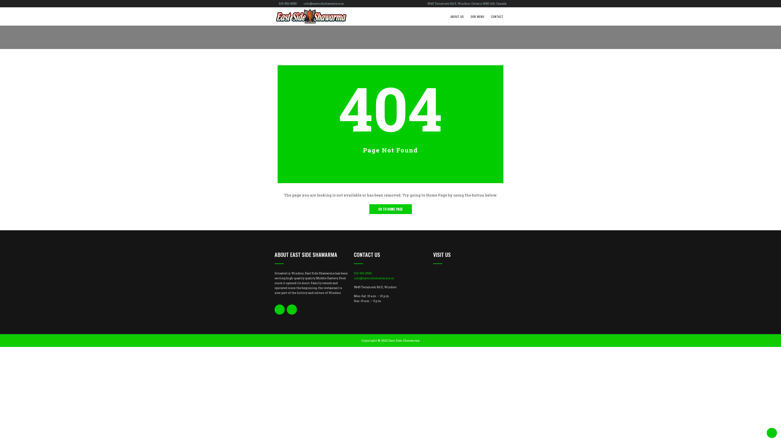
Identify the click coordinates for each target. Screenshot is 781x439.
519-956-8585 (288, 3)
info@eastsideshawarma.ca (324, 3)
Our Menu (477, 16)
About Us (457, 16)
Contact (497, 16)
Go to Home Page (390, 209)
